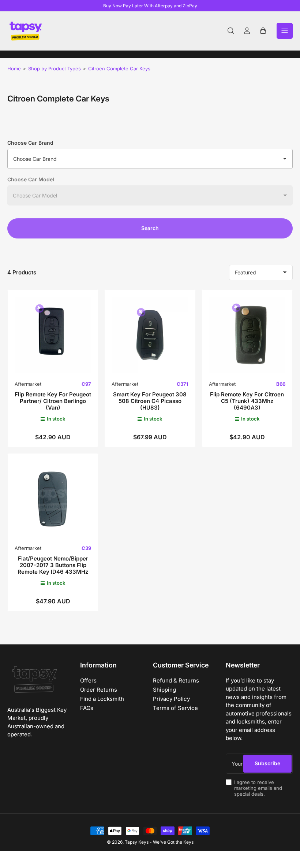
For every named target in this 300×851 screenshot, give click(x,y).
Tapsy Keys (137, 842)
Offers (88, 680)
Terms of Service (175, 707)
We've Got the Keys (173, 842)
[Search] (231, 31)
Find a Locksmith (102, 698)
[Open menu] (285, 31)
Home (14, 68)
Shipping (164, 689)
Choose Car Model (30, 179)
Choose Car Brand (30, 143)
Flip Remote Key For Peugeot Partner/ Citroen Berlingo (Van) (53, 401)
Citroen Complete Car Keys (119, 68)
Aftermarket (28, 384)
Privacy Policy (171, 698)
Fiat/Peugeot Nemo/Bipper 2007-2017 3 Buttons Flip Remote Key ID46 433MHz (53, 565)
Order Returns (98, 689)
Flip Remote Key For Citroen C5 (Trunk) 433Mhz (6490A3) (247, 401)
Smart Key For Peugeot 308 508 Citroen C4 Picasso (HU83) (150, 401)
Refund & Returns (176, 680)
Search (150, 228)
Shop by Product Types (54, 68)
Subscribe (267, 763)
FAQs (86, 707)
